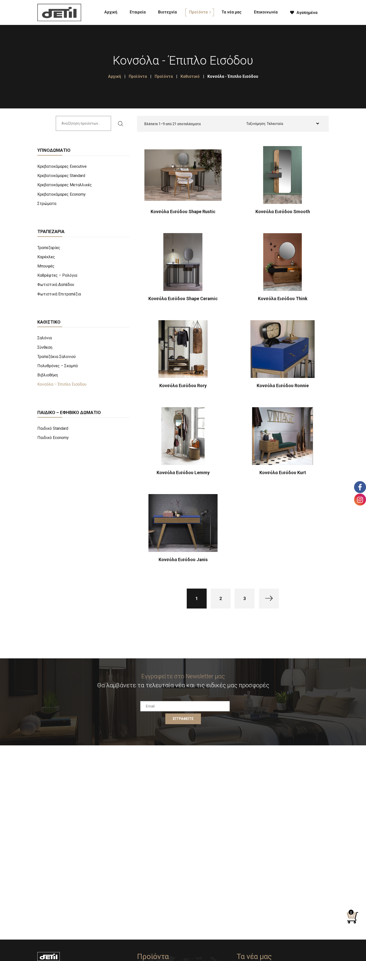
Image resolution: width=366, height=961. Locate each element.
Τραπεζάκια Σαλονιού (56, 356)
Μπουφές (46, 266)
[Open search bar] (330, 11)
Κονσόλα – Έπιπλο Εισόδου (61, 384)
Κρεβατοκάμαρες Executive (62, 166)
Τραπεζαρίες (48, 247)
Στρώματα (46, 203)
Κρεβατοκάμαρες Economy (61, 194)
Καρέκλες (46, 257)
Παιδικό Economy (53, 437)
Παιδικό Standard (52, 428)
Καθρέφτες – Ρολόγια (57, 275)
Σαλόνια (44, 338)
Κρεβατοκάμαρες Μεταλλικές (64, 184)
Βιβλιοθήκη (47, 375)
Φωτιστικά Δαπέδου (55, 284)
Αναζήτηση (122, 123)
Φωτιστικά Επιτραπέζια (59, 294)
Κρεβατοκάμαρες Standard (61, 175)
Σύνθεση (44, 347)
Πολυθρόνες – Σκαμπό (57, 365)
